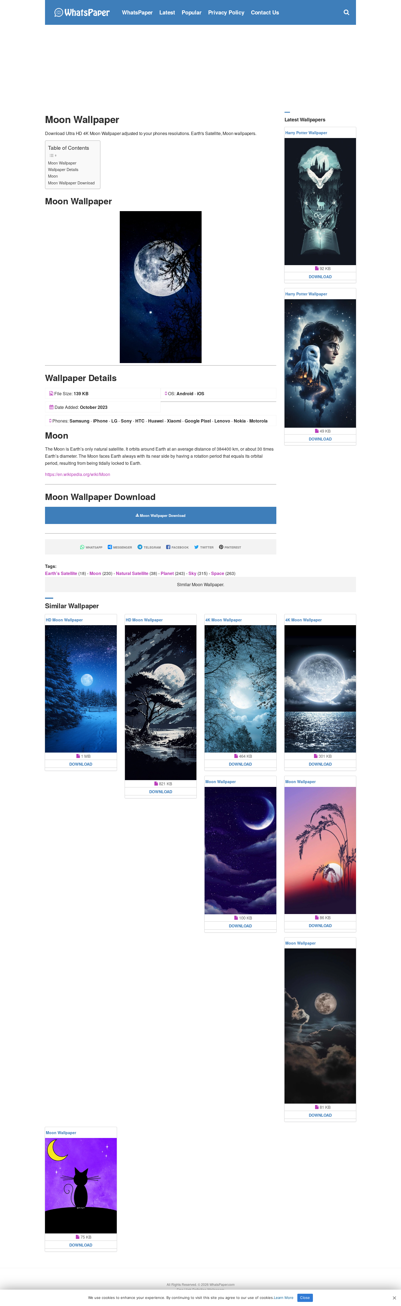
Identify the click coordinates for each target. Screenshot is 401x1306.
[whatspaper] (82, 11)
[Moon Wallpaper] (161, 286)
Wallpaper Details (63, 169)
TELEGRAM (152, 547)
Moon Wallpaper (62, 163)
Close (305, 1297)
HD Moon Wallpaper (64, 619)
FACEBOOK (180, 547)
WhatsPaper (137, 12)
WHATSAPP (93, 547)
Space (218, 573)
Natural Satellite (132, 573)
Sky (192, 573)
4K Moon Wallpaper (223, 619)
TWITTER (206, 547)
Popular (192, 12)
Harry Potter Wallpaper (306, 132)
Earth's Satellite (61, 573)
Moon (53, 176)
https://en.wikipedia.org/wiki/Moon (77, 474)
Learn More (284, 1297)
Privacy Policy (226, 12)
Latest (167, 12)
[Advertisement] (200, 68)
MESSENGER (122, 547)
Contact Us (265, 12)
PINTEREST (232, 547)
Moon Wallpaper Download (71, 182)
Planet (168, 573)
